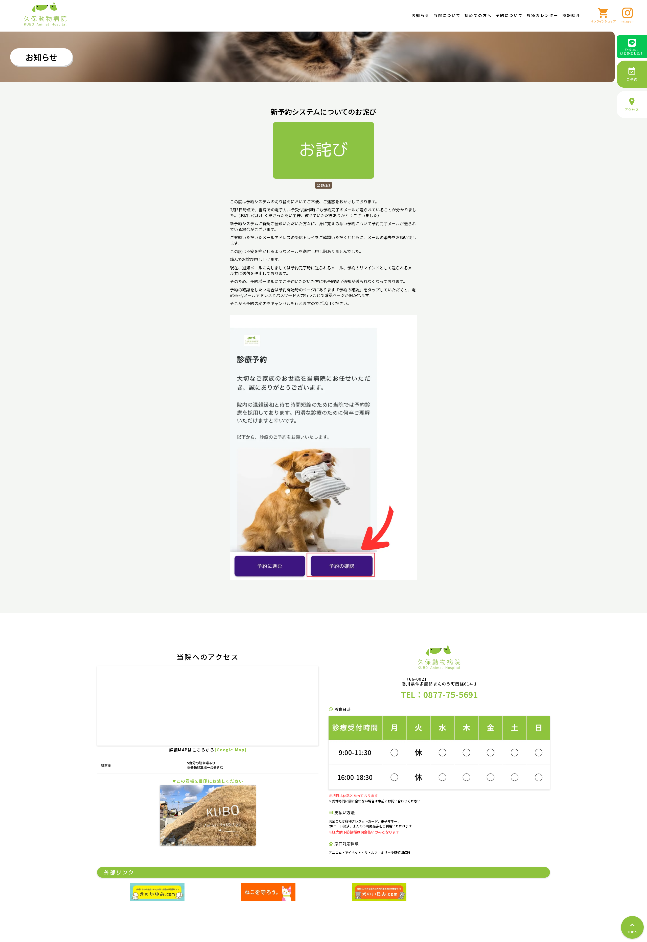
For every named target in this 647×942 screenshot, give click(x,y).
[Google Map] (230, 750)
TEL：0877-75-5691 (439, 694)
